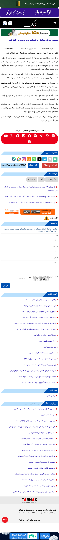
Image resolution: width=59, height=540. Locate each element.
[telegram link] (41, 136)
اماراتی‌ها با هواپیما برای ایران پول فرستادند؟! (38, 480)
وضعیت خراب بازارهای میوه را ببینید (42, 462)
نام (57, 235)
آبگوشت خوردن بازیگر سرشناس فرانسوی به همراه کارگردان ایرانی (33, 371)
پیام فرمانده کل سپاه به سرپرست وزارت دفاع (40, 359)
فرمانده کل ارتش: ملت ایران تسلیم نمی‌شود (40, 305)
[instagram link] (24, 136)
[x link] (12, 136)
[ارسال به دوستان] (50, 159)
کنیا (41, 179)
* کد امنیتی (53, 277)
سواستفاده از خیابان (48, 415)
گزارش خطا (54, 218)
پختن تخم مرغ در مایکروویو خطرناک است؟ (40, 300)
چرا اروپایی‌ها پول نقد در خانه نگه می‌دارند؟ (40, 365)
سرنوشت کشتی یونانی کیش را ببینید (41, 468)
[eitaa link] (18, 136)
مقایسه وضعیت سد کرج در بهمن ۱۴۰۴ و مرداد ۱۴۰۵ (37, 376)
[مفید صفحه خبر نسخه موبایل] (29, 12)
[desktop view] (10, 23)
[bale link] (35, 136)
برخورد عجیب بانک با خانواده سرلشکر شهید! (39, 486)
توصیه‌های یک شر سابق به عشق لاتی (42, 432)
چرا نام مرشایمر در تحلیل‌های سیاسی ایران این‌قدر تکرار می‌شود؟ (32, 202)
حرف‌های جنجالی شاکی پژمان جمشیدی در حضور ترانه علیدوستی (32, 426)
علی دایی (31, 179)
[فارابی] (29, 32)
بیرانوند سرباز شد (49, 347)
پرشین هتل (51, 396)
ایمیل (55, 246)
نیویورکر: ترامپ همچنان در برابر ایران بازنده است (38, 311)
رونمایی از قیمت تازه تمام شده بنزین (42, 353)
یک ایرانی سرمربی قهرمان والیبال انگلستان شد (39, 317)
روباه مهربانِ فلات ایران (47, 341)
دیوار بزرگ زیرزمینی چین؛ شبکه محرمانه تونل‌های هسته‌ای (34, 492)
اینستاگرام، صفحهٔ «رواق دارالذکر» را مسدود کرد (39, 382)
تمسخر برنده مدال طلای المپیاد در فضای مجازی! (38, 438)
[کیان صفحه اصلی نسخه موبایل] (29, 536)
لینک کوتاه (52, 165)
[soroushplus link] (29, 136)
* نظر (56, 257)
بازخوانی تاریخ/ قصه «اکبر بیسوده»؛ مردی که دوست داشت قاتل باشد (30, 196)
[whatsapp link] (47, 136)
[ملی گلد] (29, 4)
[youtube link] (6, 136)
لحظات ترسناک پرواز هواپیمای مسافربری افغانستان (36, 456)
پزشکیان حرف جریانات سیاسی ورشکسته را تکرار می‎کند (36, 329)
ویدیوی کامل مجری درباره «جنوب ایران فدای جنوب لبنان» (34, 409)
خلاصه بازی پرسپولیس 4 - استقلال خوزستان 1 (38, 450)
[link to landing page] (30, 23)
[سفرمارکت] (29, 212)
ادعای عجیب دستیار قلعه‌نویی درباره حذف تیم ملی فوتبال (35, 323)
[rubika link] (53, 136)
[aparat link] (29, 141)
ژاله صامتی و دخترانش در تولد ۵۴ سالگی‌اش (39, 444)
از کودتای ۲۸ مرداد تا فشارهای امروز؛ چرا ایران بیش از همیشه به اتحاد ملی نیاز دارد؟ (30, 189)
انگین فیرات (51, 179)
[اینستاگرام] (23, 159)
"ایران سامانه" (24, 520)
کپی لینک (33, 165)
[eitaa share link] (28, 159)
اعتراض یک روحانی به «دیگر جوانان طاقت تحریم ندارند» (34, 474)
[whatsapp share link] (34, 159)
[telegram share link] (44, 159)
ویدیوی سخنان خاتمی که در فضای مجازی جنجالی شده (35, 421)
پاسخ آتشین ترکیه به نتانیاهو (45, 335)
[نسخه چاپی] (55, 159)
